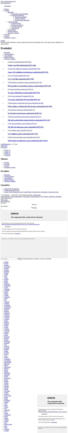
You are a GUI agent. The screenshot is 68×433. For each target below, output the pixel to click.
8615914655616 (5, 201)
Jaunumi (6, 36)
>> (12, 144)
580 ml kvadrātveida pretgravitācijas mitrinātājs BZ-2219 (29, 120)
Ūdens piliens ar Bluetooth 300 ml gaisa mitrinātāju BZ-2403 (30, 106)
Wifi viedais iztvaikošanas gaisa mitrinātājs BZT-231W (28, 141)
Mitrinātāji (11, 12)
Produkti (6, 10)
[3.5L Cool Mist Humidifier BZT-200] (18, 75)
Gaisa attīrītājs (12, 30)
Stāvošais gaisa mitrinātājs (22, 20)
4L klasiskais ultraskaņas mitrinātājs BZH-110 (25, 113)
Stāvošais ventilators (13, 33)
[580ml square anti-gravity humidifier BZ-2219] (24, 116)
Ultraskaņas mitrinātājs (17, 15)
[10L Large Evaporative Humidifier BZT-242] (22, 123)
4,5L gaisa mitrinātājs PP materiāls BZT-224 (24, 100)
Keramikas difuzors (16, 26)
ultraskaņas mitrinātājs (55, 196)
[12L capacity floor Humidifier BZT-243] (20, 130)
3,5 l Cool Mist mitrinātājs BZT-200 (21, 79)
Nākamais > (7, 144)
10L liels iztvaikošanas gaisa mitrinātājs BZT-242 (25, 127)
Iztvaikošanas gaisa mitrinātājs (19, 14)
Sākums (6, 9)
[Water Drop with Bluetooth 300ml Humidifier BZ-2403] (25, 103)
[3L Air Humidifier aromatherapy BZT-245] (20, 89)
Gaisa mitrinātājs (5, 196)
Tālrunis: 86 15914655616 (11, 189)
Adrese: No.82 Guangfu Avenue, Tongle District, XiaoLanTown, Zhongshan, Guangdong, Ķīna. (31, 192)
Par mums (7, 34)
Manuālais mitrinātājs (21, 17)
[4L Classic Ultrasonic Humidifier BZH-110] (21, 110)
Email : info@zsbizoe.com (8, 1)
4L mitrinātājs (26, 196)
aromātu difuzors (35, 196)
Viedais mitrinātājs (20, 18)
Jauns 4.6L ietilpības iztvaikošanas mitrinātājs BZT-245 (28, 72)
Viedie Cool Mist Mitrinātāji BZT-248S (22, 65)
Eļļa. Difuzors (44, 196)
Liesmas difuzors (16, 23)
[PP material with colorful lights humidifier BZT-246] (25, 82)
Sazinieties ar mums (9, 37)
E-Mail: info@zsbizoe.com (11, 190)
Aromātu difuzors (13, 22)
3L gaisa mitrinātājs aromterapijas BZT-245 (24, 93)
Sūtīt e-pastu (4, 200)
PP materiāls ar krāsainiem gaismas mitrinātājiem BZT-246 (29, 86)
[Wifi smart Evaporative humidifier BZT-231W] (24, 137)
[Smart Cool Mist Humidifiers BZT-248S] (19, 62)
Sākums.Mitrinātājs (16, 196)
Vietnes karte (36, 195)
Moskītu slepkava (13, 31)
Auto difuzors (15, 28)
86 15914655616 (5, 3)
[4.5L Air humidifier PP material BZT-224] (21, 96)
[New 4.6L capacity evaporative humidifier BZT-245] (24, 69)
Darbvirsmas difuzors (17, 25)
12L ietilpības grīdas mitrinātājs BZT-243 (23, 134)
